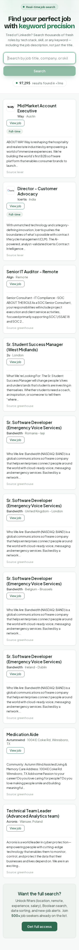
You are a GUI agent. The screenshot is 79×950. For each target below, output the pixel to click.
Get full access (39, 926)
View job (15, 123)
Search (40, 71)
